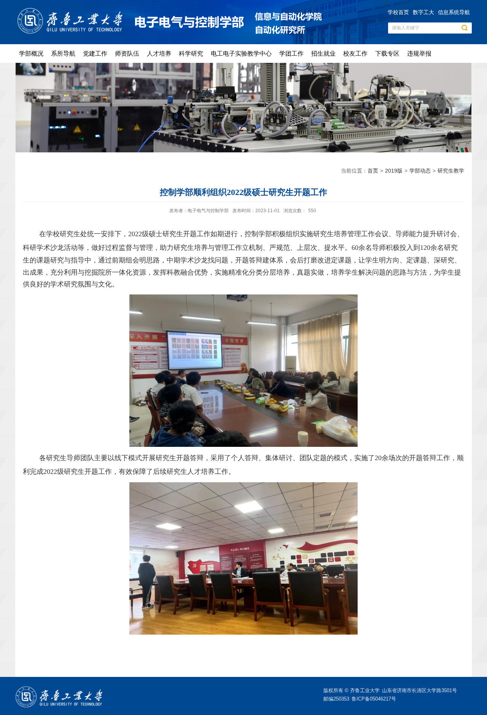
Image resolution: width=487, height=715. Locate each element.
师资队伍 (127, 53)
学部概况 (31, 53)
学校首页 (398, 12)
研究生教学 (451, 171)
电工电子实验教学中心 (241, 53)
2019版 (394, 171)
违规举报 (419, 53)
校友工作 (355, 53)
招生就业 (323, 53)
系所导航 (63, 53)
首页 (373, 171)
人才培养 (159, 53)
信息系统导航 (454, 12)
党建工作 (95, 53)
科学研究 (191, 53)
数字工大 (423, 12)
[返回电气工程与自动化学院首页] (72, 10)
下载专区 (387, 53)
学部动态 (420, 171)
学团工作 (291, 53)
